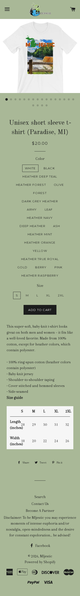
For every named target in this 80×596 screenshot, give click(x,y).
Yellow (40, 250)
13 (60, 99)
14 (64, 99)
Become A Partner (40, 511)
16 (73, 99)
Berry (41, 267)
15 (69, 99)
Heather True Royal (40, 259)
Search (40, 497)
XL (48, 295)
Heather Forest (31, 184)
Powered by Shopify (40, 562)
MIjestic (46, 556)
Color (40, 159)
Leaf (49, 209)
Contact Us (40, 504)
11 (51, 99)
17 (33, 105)
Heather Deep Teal (39, 176)
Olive (59, 184)
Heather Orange (39, 242)
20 (46, 105)
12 (55, 99)
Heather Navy (40, 217)
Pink (58, 267)
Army (32, 209)
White (30, 168)
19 (42, 105)
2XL (61, 295)
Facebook (42, 546)
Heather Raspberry (39, 275)
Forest (40, 193)
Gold (22, 267)
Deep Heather (32, 226)
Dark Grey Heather (40, 201)
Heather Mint (40, 234)
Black (49, 168)
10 (46, 99)
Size (40, 286)
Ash (56, 226)
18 (38, 105)
